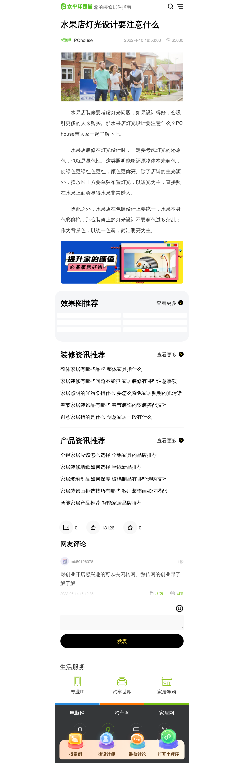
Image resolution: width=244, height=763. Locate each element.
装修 (91, 112)
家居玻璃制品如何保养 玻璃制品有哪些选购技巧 (113, 478)
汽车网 (122, 712)
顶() (159, 593)
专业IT (77, 691)
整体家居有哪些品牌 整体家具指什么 (101, 368)
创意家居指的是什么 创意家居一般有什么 (106, 416)
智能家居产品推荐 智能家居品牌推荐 (101, 502)
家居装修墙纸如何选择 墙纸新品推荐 (101, 466)
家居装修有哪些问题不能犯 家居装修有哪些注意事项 (118, 380)
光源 (176, 171)
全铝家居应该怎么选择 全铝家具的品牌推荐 (108, 454)
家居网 (166, 712)
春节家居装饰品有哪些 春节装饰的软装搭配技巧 (113, 404)
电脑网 (77, 712)
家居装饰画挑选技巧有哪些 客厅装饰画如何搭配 (113, 490)
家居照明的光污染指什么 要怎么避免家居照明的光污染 (121, 392)
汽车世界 (122, 691)
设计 (151, 112)
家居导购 (166, 691)
